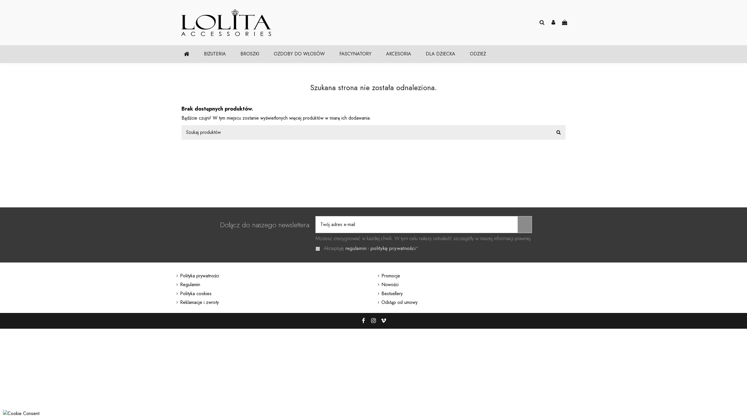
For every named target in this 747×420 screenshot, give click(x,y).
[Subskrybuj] (525, 224)
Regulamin (190, 284)
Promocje (390, 275)
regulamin (355, 248)
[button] (215, 54)
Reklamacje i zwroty (199, 302)
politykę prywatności (393, 248)
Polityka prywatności (199, 275)
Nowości (390, 284)
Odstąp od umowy (399, 302)
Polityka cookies (196, 293)
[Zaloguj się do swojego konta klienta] (553, 22)
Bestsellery (392, 293)
